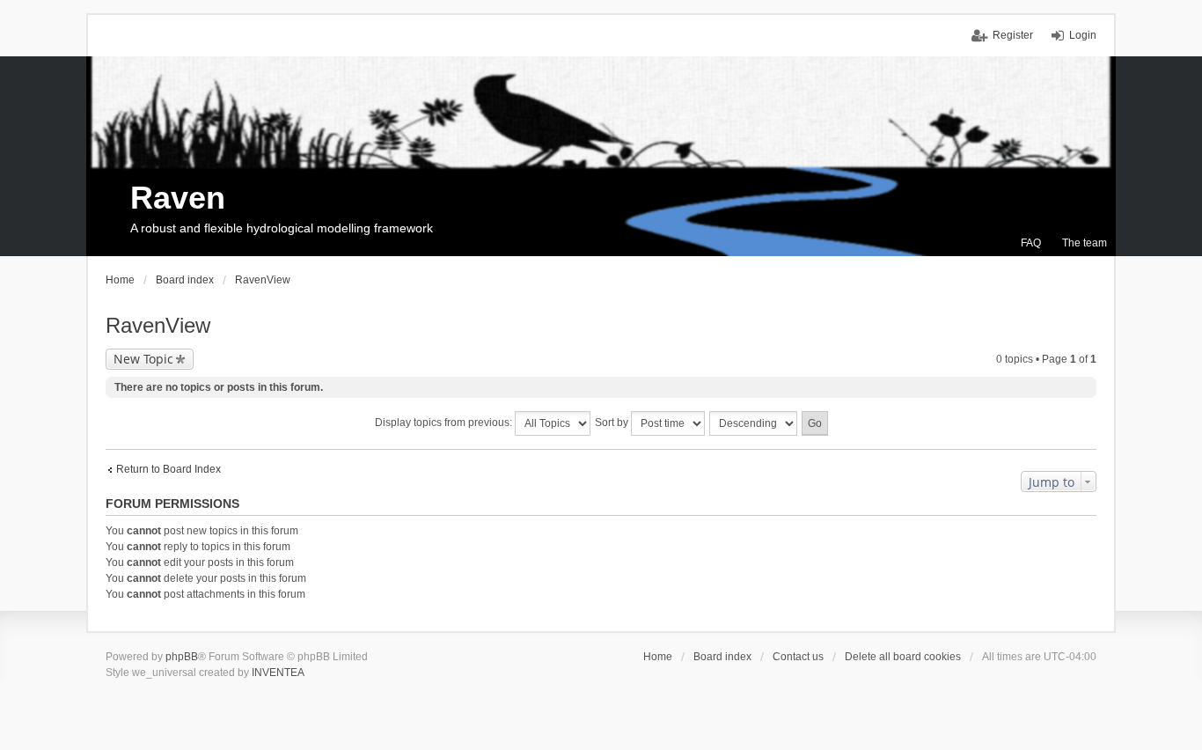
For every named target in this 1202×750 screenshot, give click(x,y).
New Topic (143, 358)
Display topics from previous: (445, 422)
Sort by (613, 422)
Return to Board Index (168, 469)
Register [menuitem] (1013, 35)
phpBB (181, 657)
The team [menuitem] (1084, 243)
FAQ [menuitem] (1031, 243)
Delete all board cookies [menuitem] (903, 657)
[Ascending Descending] (754, 423)
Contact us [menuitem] (798, 657)
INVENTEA (278, 672)
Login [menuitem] (1082, 35)
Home (657, 657)
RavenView (158, 325)
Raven (177, 198)
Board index (722, 657)
